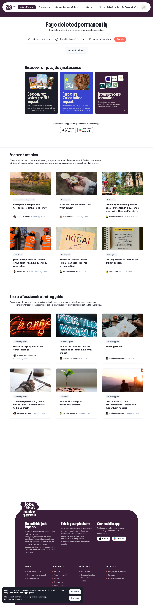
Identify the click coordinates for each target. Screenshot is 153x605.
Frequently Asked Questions (88, 576)
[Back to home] (29, 510)
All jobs (57, 571)
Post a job (58, 586)
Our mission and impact (36, 575)
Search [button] (120, 39)
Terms (83, 581)
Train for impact (60, 575)
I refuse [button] (75, 598)
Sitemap (111, 575)
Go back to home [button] (76, 50)
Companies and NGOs (65, 7)
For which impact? (68, 39)
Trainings (43, 7)
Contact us (85, 571)
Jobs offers (25, 7)
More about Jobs (34, 571)
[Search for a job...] (100, 7)
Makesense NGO (33, 578)
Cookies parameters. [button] (13, 599)
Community (58, 582)
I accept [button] (75, 591)
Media (87, 7)
